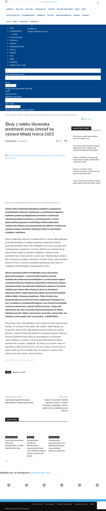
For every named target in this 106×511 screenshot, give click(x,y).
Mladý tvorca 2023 (19, 372)
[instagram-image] (9, 485)
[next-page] (8, 461)
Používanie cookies (81, 504)
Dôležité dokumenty (64, 504)
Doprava (9, 9)
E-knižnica (41, 15)
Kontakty (34, 21)
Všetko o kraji (37, 504)
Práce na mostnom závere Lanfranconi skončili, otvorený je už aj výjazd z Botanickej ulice (86, 171)
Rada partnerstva (63, 15)
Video (15, 21)
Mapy (77, 9)
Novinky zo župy (11, 437)
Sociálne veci (40, 9)
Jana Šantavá (11, 141)
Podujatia (24, 21)
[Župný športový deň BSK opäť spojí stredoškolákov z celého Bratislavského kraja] (14, 431)
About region (49, 504)
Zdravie (51, 9)
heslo (7, 82)
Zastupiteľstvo (13, 15)
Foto (8, 21)
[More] (65, 147)
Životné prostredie (65, 9)
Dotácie (50, 15)
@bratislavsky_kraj (40, 472)
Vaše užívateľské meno (14, 74)
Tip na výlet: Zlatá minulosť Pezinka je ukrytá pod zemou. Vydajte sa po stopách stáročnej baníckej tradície (86, 148)
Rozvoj (77, 15)
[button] (98, 3)
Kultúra (29, 9)
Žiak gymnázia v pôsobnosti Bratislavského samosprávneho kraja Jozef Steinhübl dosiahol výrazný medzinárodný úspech (36, 448)
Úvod (7, 115)
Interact (85, 15)
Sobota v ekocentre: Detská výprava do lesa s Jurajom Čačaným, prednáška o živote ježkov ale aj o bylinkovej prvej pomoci (55, 405)
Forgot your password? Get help (18, 88)
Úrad (84, 9)
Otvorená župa (28, 15)
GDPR (7, 91)
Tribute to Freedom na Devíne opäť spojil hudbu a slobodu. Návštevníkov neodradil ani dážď (86, 160)
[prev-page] (6, 461)
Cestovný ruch (54, 437)
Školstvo (19, 9)
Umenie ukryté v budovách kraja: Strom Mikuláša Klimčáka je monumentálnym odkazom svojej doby (57, 445)
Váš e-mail (9, 103)
